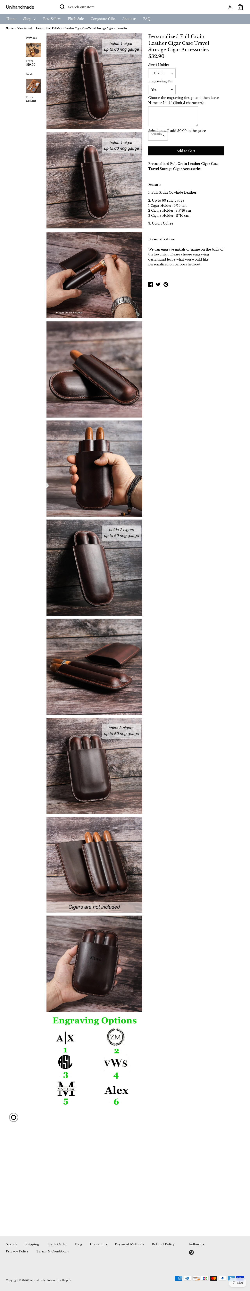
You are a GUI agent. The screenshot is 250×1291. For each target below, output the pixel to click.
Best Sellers (52, 19)
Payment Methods (129, 1244)
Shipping (32, 1244)
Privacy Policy (17, 1251)
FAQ (146, 19)
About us (129, 19)
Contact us (98, 1244)
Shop (27, 19)
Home (11, 19)
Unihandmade (20, 7)
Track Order (57, 1244)
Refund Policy (163, 1244)
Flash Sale (76, 19)
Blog (78, 1244)
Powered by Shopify (59, 1280)
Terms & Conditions (53, 1251)
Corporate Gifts (103, 19)
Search (11, 1244)
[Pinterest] (192, 1253)
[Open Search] (62, 7)
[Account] (230, 5)
